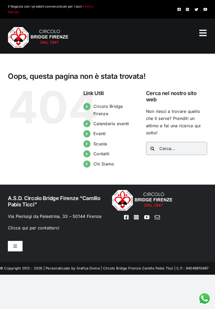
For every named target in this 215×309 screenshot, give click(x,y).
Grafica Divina (88, 268)
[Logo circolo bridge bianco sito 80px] (38, 29)
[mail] (157, 217)
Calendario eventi (111, 123)
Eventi (99, 133)
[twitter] (196, 9)
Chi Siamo (103, 164)
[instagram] (187, 9)
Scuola (100, 143)
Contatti (101, 153)
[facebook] (179, 9)
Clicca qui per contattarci (33, 227)
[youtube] (205, 9)
